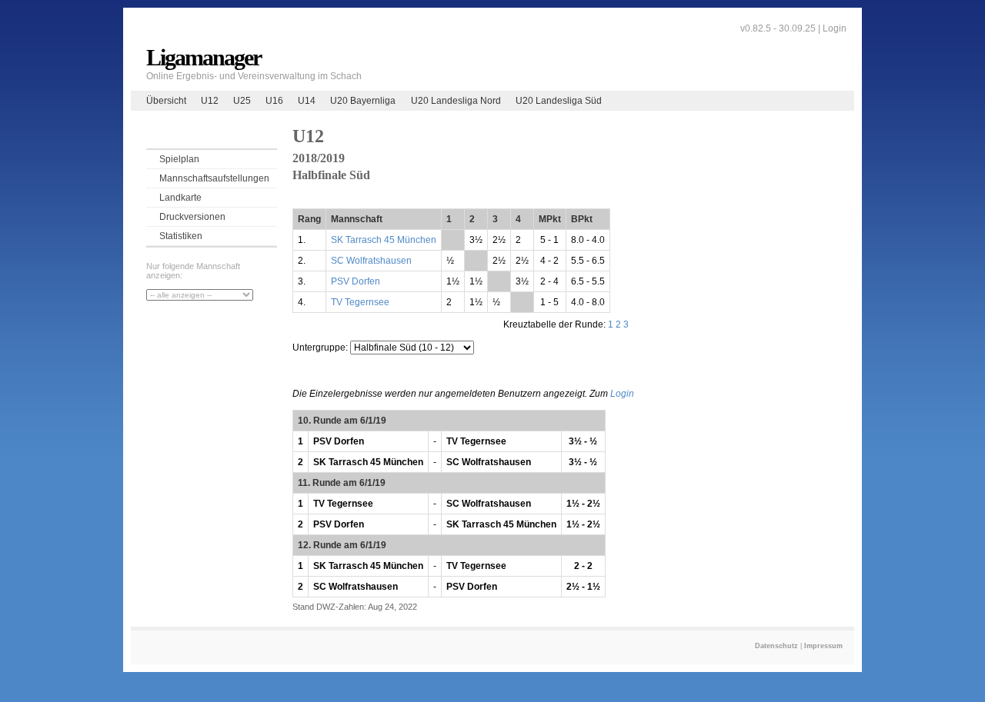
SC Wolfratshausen (371, 260)
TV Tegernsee (360, 302)
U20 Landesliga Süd (559, 100)
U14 (307, 100)
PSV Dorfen (355, 281)
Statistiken (180, 236)
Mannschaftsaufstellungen (214, 178)
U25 (242, 100)
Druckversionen (192, 216)
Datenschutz (776, 646)
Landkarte (180, 197)
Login (834, 28)
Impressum (823, 646)
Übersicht (166, 100)
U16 (274, 100)
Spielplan (179, 159)
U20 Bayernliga (363, 100)
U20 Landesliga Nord (456, 100)
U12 (210, 100)
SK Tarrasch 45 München (383, 240)
